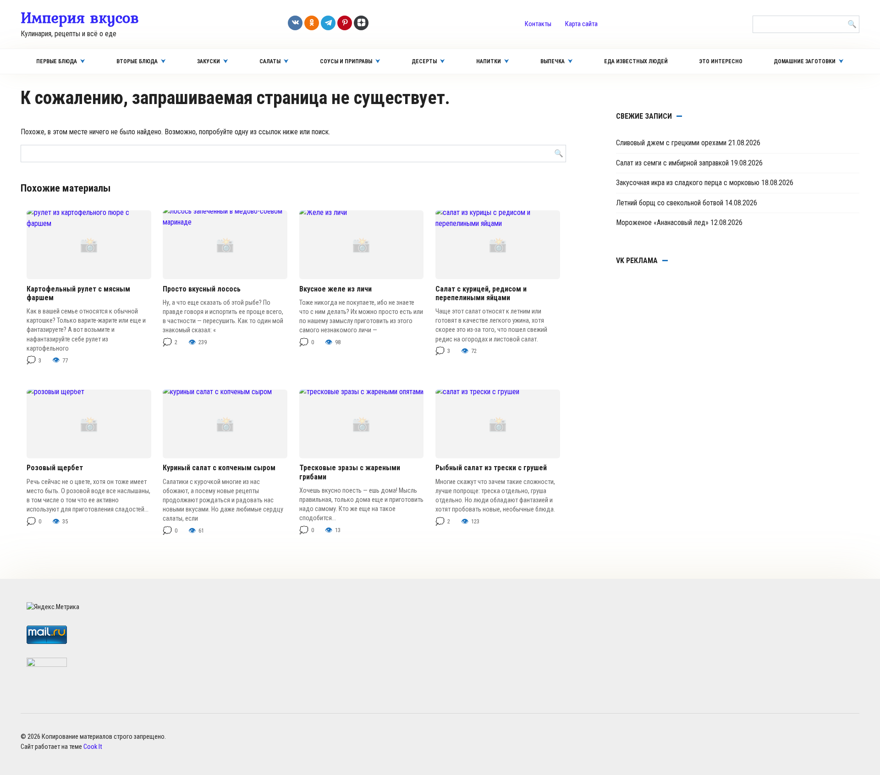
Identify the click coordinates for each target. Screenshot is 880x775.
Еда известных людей (636, 61)
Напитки (488, 61)
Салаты (269, 61)
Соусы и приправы (346, 61)
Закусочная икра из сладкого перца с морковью (687, 182)
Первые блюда (56, 61)
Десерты (424, 61)
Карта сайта (581, 24)
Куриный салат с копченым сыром (219, 467)
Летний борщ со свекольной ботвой (669, 202)
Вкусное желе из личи (335, 289)
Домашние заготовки (805, 61)
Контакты (538, 24)
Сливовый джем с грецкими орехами (671, 142)
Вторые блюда (137, 61)
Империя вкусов (80, 17)
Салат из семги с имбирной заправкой (672, 163)
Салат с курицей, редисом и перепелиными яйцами (481, 293)
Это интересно (720, 61)
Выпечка (552, 61)
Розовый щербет (55, 467)
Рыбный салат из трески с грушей (491, 467)
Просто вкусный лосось (202, 289)
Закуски (208, 61)
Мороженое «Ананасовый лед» (662, 222)
